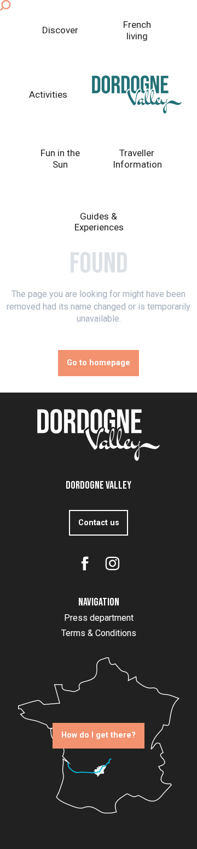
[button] (5, 5)
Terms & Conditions (98, 633)
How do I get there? (98, 735)
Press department (99, 618)
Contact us (98, 522)
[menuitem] (60, 30)
